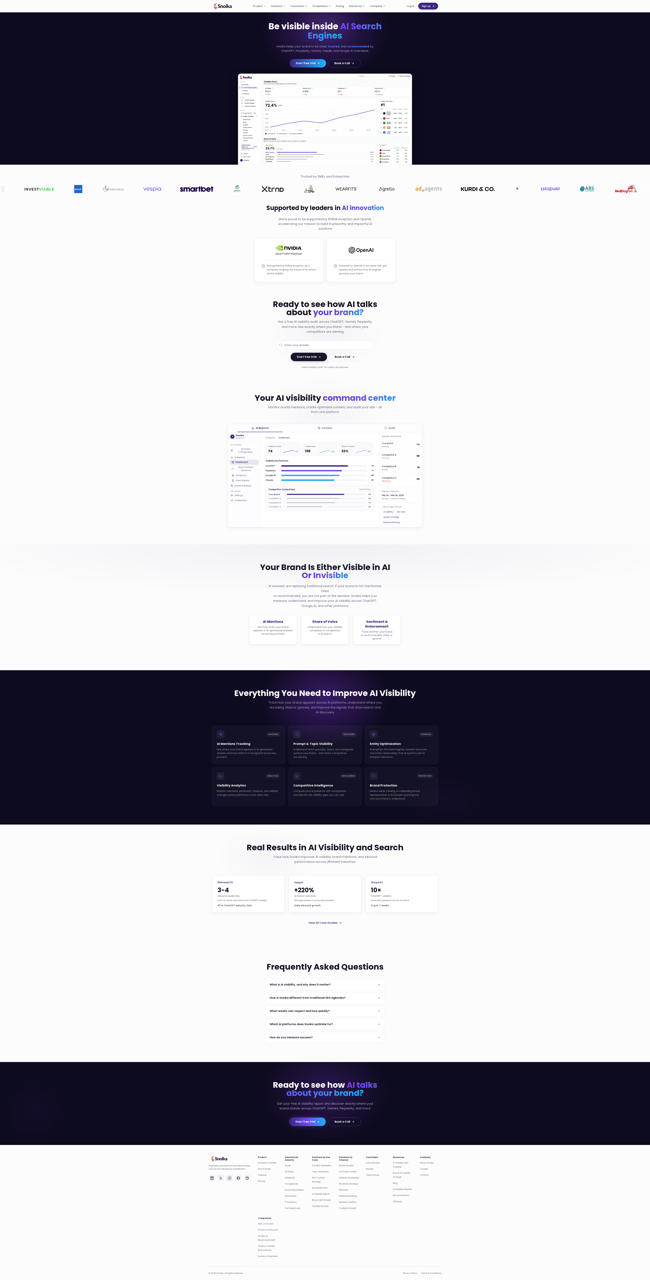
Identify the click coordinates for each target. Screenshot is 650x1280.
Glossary (397, 1194)
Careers (424, 1162)
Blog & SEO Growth (321, 1193)
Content (327, 428)
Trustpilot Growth (347, 1201)
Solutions (276, 6)
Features (262, 1168)
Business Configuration (245, 450)
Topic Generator (320, 1164)
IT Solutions (291, 1195)
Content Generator (321, 1158)
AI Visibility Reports (402, 1182)
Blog (395, 1176)
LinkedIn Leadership (349, 1170)
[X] (220, 1171)
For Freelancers (292, 1201)
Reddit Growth (346, 1158)
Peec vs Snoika (265, 1216)
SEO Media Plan (320, 1180)
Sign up (426, 6)
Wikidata (343, 1182)
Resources (355, 6)
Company (376, 6)
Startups (289, 1164)
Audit (391, 428)
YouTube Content (348, 1164)
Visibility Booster (320, 1199)
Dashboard (241, 462)
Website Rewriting (348, 1189)
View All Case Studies (323, 916)
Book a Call (342, 63)
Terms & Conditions (431, 1266)
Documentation (401, 1188)
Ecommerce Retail (294, 1182)
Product (258, 6)
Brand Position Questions (246, 469)
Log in (410, 6)
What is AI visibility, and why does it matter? (300, 978)
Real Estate (290, 1189)
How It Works (264, 1162)
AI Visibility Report (321, 1187)
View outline (293, 505)
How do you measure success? (291, 1030)
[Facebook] (238, 1171)
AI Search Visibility (267, 1155)
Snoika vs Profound (268, 1222)
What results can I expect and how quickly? (300, 1004)
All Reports (240, 475)
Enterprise (290, 1170)
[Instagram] (229, 1171)
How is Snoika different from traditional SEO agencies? (307, 991)
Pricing (340, 6)
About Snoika (427, 1155)
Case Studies (373, 1155)
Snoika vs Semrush (268, 1249)
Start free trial (306, 63)
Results (369, 1162)
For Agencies (291, 1176)
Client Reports (242, 480)
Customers (297, 6)
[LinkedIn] (212, 1171)
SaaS (288, 1158)
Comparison (320, 6)
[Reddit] (247, 1171)
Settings (238, 495)
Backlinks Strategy (348, 1176)
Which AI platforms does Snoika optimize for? (301, 1017)
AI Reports (262, 428)
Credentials (240, 500)
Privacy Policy (410, 1266)
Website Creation (347, 1195)
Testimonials (372, 1168)
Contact (424, 1168)
